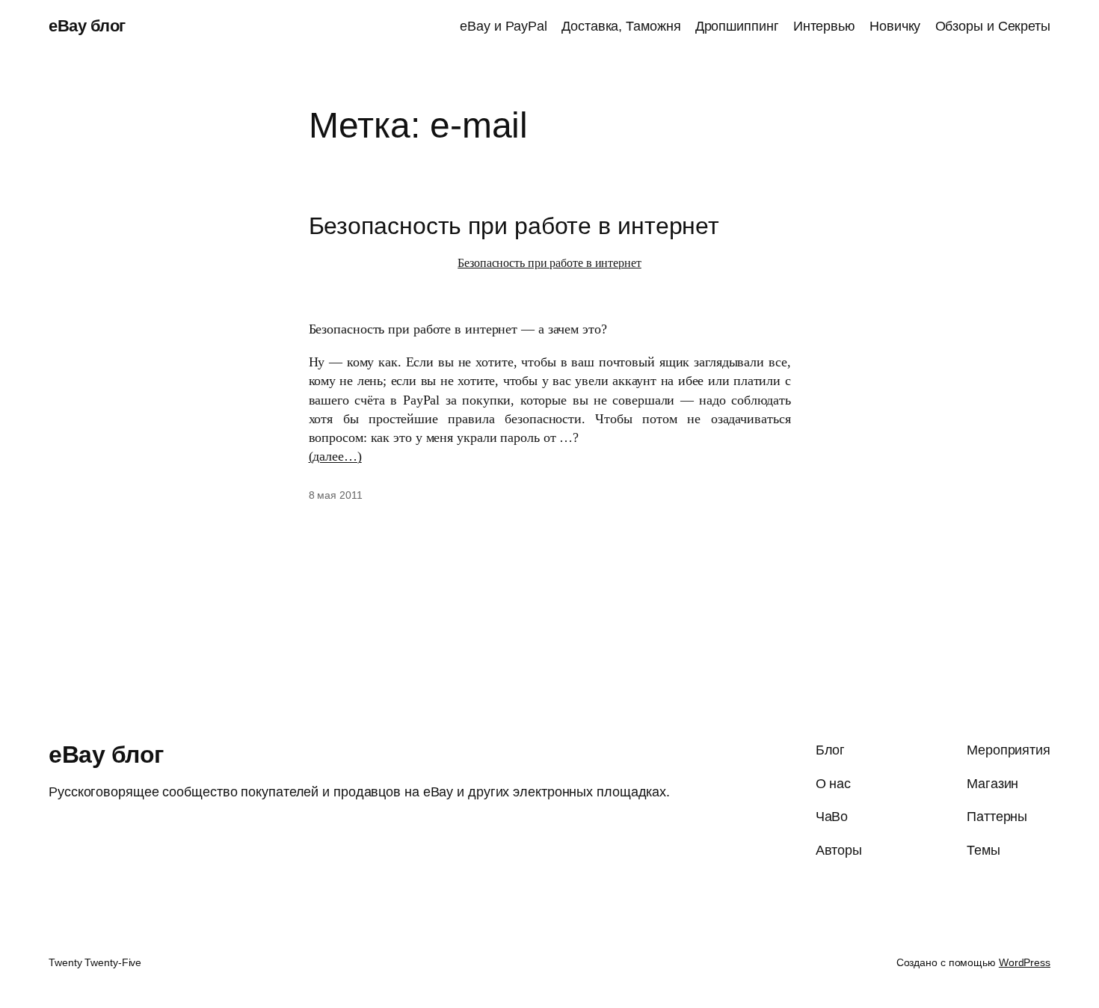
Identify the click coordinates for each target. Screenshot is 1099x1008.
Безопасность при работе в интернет (514, 225)
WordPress (1024, 962)
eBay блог (87, 25)
